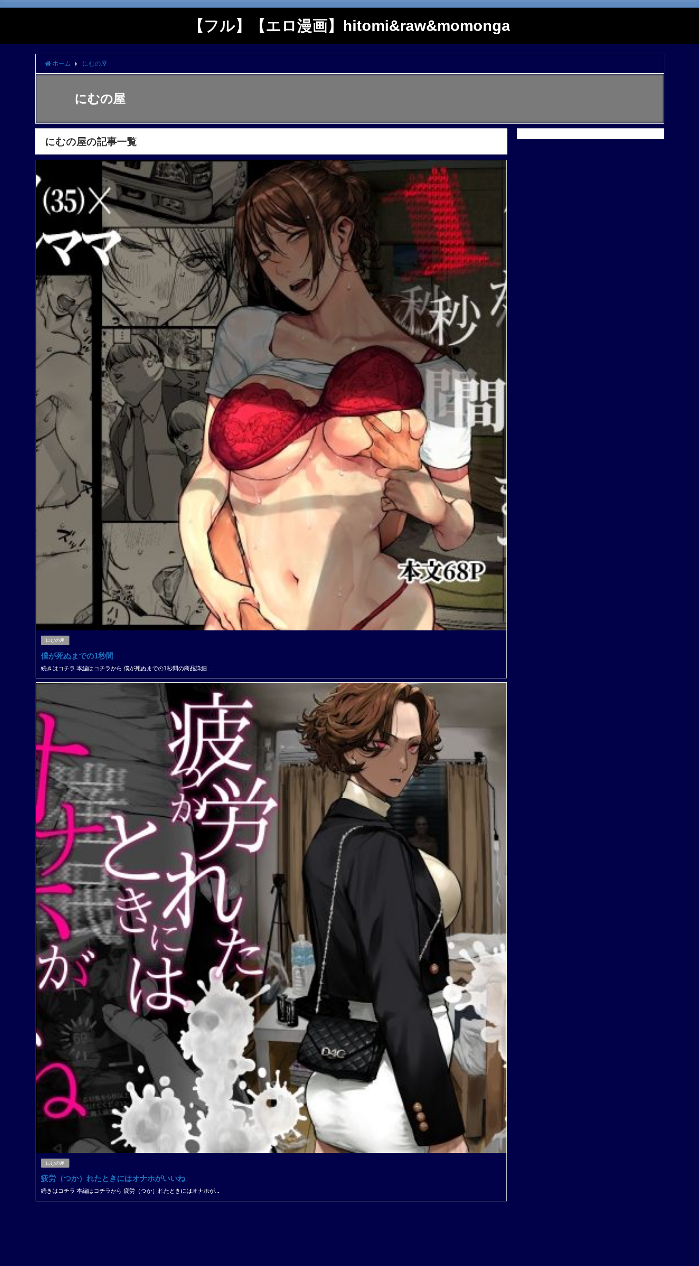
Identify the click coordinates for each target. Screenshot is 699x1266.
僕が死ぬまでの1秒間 (77, 655)
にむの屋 (55, 640)
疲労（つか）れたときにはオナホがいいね (113, 1178)
